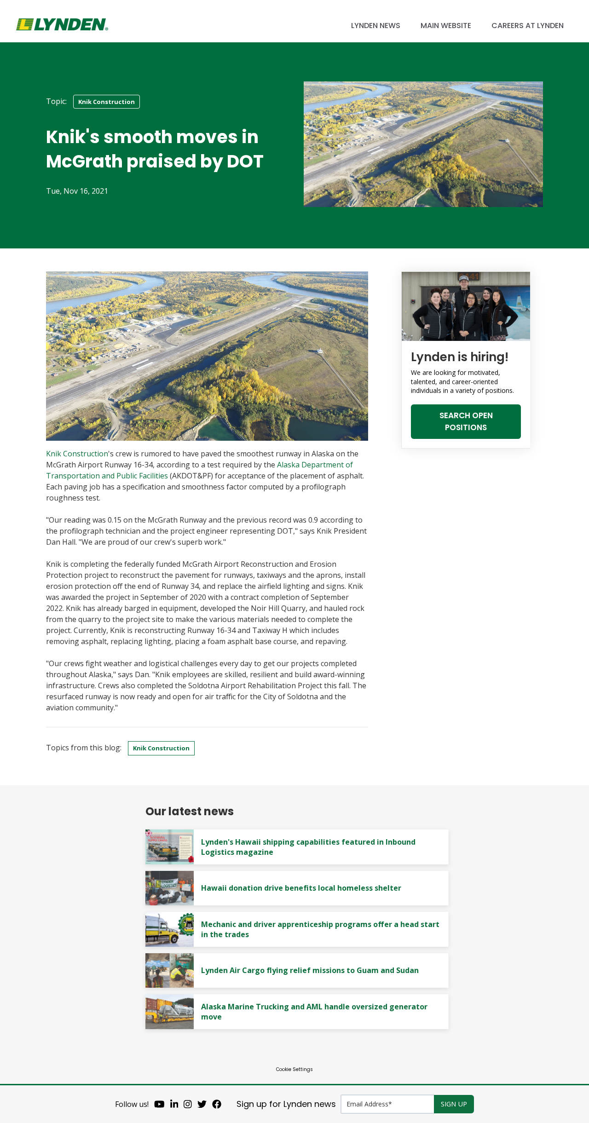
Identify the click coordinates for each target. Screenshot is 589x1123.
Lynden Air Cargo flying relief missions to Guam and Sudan (310, 970)
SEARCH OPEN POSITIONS (466, 421)
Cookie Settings (294, 1069)
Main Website (446, 25)
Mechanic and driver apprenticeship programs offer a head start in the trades (320, 929)
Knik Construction (106, 102)
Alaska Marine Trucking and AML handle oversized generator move (314, 1012)
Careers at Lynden (527, 25)
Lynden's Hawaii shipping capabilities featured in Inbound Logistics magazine (308, 847)
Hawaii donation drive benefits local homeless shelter (301, 888)
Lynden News (375, 25)
